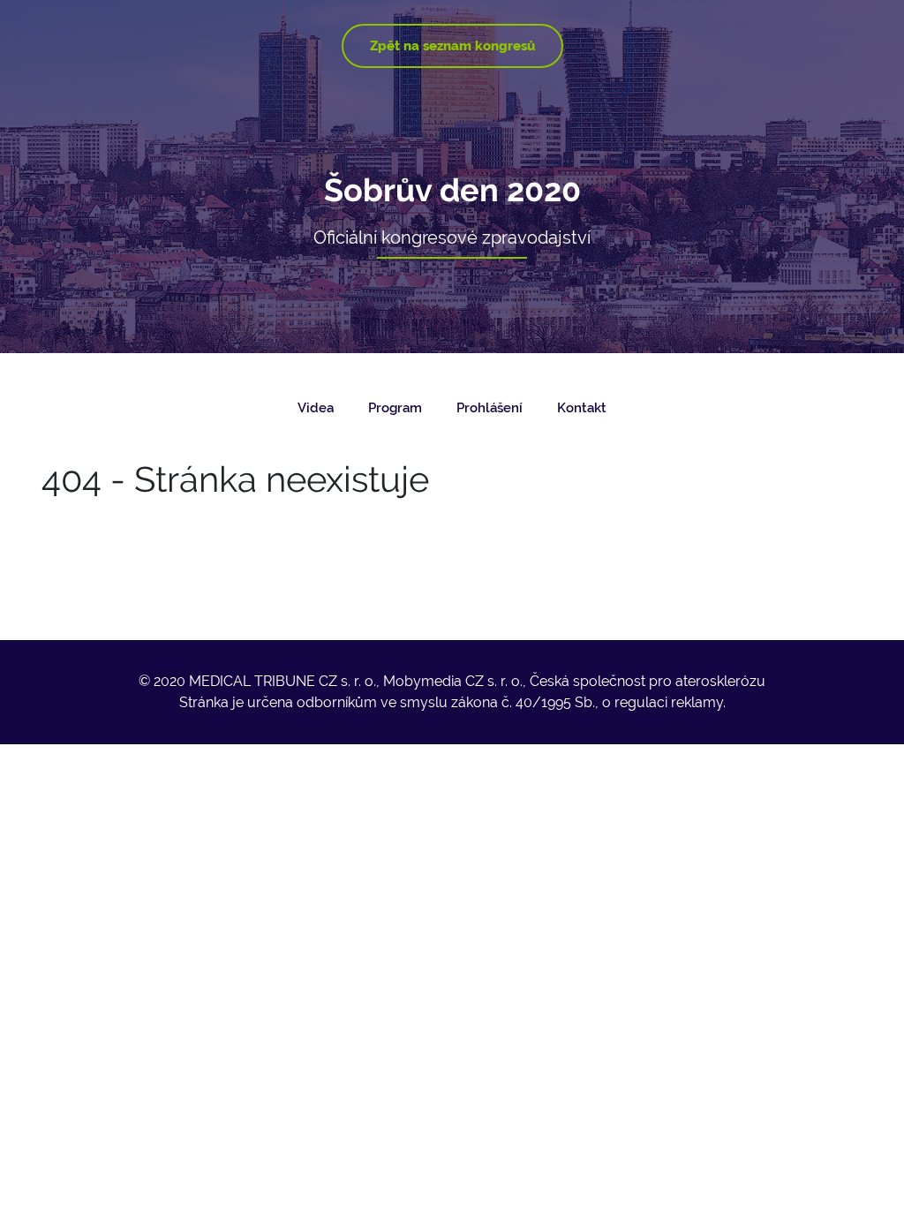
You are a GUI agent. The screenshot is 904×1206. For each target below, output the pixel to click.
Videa (316, 408)
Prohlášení (489, 408)
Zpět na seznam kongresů (452, 46)
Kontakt (581, 408)
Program (395, 408)
